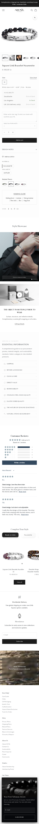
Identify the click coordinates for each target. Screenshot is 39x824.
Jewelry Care (6, 704)
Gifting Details (19, 324)
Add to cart (19, 140)
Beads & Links (10, 535)
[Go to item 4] (26, 58)
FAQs (4, 699)
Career (4, 754)
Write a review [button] (19, 463)
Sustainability (6, 749)
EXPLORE (19, 673)
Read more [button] (22, 492)
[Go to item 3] (19, 58)
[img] (7, 477)
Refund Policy (6, 727)
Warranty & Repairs (8, 734)
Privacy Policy (6, 721)
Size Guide (5, 696)
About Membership (8, 766)
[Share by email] (17, 209)
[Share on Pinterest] (14, 209)
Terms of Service (7, 729)
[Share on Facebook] (8, 209)
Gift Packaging (6, 702)
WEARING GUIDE (19, 194)
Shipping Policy (7, 724)
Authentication (6, 707)
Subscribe (19, 817)
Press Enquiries (6, 752)
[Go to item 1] (5, 58)
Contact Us (5, 747)
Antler (7, 173)
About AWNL (6, 744)
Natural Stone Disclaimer (9, 709)
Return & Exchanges (8, 732)
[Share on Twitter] (11, 209)
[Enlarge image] (36, 235)
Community (6, 757)
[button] (10, 447)
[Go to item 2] (12, 58)
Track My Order (7, 712)
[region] (19, 602)
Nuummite (7, 166)
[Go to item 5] (33, 58)
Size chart (33, 78)
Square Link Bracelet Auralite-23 (13, 571)
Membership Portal (8, 769)
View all (19, 582)
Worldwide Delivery (19, 602)
